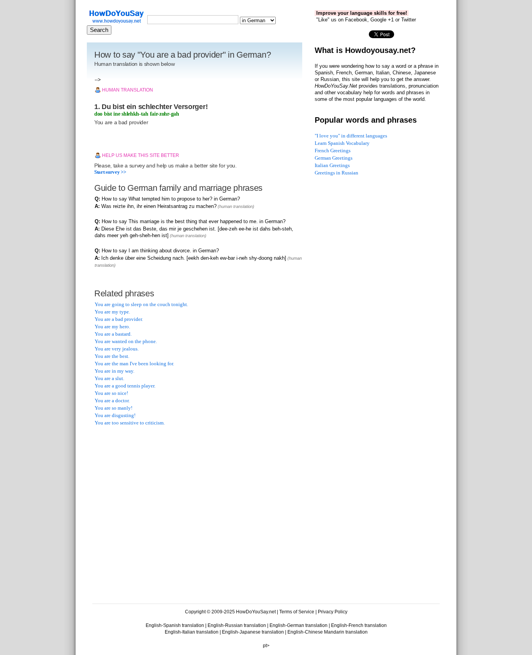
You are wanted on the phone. (126, 341)
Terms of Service (296, 612)
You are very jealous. (117, 349)
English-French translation (359, 625)
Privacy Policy (332, 612)
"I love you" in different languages (351, 136)
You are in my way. (114, 371)
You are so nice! (111, 393)
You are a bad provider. (119, 319)
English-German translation (299, 625)
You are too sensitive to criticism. (130, 423)
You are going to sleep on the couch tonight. (141, 304)
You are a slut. (109, 378)
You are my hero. (112, 326)
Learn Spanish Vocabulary (342, 143)
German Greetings (333, 158)
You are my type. (112, 312)
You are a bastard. (113, 334)
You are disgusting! (115, 415)
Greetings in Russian (336, 173)
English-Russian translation (237, 625)
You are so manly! (113, 408)
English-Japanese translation (253, 632)
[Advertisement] (153, 482)
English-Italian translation (191, 632)
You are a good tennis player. (125, 386)
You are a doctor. (112, 400)
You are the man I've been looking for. (134, 363)
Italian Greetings (332, 165)
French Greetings (333, 150)
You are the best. (112, 356)
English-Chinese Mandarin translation (327, 632)
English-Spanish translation (175, 625)
